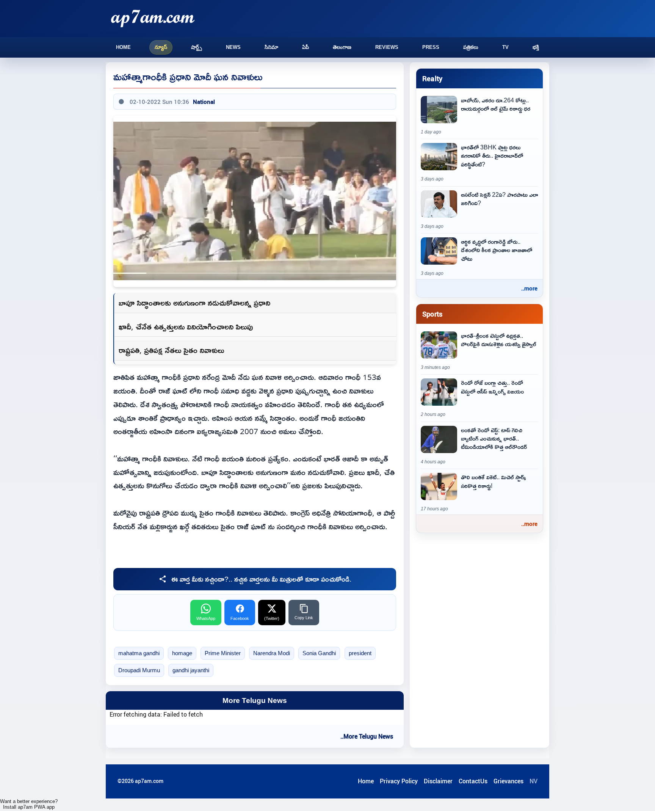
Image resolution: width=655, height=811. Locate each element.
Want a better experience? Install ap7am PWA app (29, 804)
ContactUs (473, 781)
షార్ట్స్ (196, 47)
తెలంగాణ (342, 47)
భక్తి (536, 47)
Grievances (508, 781)
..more (529, 288)
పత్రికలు (470, 47)
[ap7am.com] (152, 18)
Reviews (386, 47)
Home (123, 47)
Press (430, 47)
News (233, 47)
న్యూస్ (161, 47)
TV (505, 47)
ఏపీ (305, 47)
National (204, 101)
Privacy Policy (399, 781)
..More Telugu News (366, 736)
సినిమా (271, 47)
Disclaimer (438, 781)
